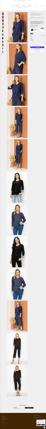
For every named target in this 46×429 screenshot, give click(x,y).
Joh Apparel (32, 12)
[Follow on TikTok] (5, 425)
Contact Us (3, 421)
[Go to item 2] (3, 17)
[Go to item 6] (3, 30)
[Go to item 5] (3, 27)
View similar (39, 424)
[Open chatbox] (44, 427)
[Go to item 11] (3, 48)
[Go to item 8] (3, 37)
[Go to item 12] (3, 51)
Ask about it (43, 424)
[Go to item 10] (3, 44)
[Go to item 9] (3, 41)
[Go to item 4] (3, 23)
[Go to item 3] (3, 20)
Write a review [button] (29, 407)
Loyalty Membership (4, 422)
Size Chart (3, 420)
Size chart (43, 35)
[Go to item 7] (3, 34)
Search (2, 415)
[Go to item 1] (3, 13)
